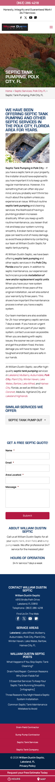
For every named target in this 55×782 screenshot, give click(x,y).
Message (12, 487)
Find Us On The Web (27, 613)
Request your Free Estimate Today (27, 772)
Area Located (15, 474)
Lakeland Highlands (16, 396)
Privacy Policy (28, 766)
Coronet (10, 392)
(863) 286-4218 (27, 3)
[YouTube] (30, 18)
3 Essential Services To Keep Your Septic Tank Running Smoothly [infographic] (27, 685)
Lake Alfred (28, 383)
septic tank (18, 541)
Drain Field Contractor (27, 727)
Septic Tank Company (27, 749)
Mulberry (24, 375)
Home (9, 91)
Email (10, 462)
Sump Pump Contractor (27, 734)
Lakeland (13, 375)
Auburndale (36, 375)
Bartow (17, 383)
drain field (31, 541)
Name (10, 450)
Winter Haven (30, 379)
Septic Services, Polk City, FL (30, 91)
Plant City (16, 379)
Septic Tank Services (27, 742)
